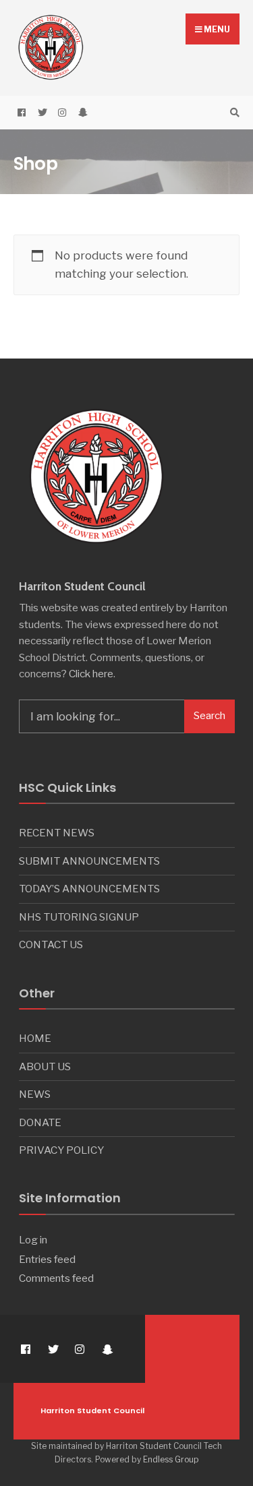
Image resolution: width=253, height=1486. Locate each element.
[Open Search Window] (233, 113)
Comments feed (56, 1278)
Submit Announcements (89, 861)
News (35, 1094)
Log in (33, 1239)
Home (35, 1038)
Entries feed (47, 1259)
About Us (45, 1066)
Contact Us (51, 944)
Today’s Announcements (89, 888)
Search (209, 716)
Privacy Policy (61, 1150)
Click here (91, 673)
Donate (40, 1122)
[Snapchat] (81, 113)
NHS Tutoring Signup (79, 916)
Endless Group (170, 1459)
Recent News (56, 832)
